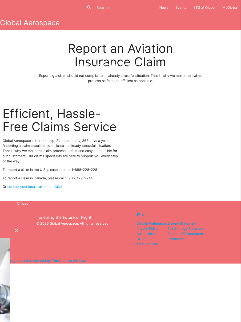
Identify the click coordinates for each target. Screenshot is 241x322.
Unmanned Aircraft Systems (118, 65)
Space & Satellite (76, 65)
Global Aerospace (30, 22)
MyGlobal (229, 7)
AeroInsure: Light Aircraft (36, 65)
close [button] (149, 7)
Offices (22, 203)
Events (181, 7)
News (164, 7)
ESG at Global (204, 7)
